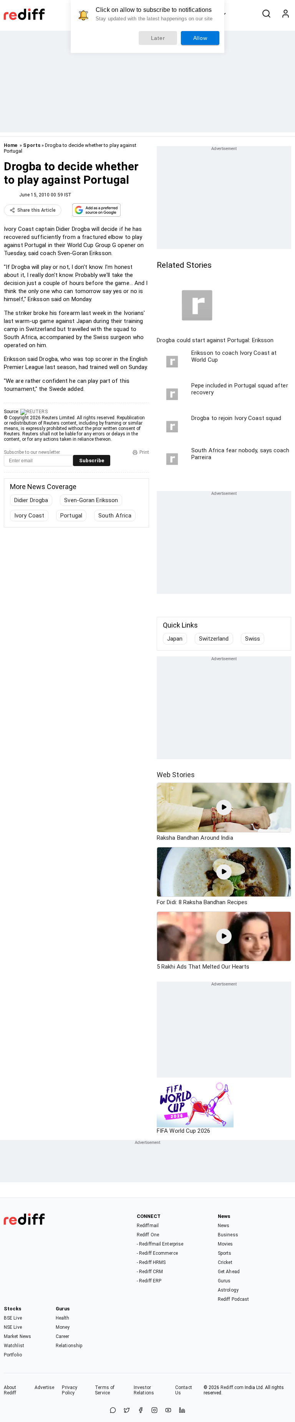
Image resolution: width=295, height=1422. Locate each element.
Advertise (45, 1387)
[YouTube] (168, 1410)
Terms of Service (104, 1390)
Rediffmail (148, 1225)
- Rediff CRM (150, 1271)
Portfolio (13, 1355)
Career (63, 1336)
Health (63, 1318)
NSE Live (13, 1327)
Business (228, 1234)
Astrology (228, 1290)
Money (63, 1327)
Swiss (252, 638)
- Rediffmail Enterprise (160, 1244)
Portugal (71, 515)
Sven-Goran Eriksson (91, 500)
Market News (17, 1336)
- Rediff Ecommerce (157, 1253)
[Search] (266, 14)
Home (10, 145)
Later (158, 38)
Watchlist (14, 1345)
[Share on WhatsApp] (113, 1410)
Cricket (225, 1262)
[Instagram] (154, 1410)
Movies (225, 1244)
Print (144, 452)
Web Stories (176, 775)
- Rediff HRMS (151, 1262)
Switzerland (214, 638)
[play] (224, 807)
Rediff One (148, 1234)
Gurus (224, 1281)
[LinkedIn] (182, 1410)
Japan (175, 638)
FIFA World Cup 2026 (183, 1130)
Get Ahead (229, 1271)
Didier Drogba (31, 500)
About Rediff (10, 1390)
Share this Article (36, 210)
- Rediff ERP (149, 1281)
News (223, 1225)
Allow (200, 38)
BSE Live (13, 1318)
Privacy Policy (69, 1390)
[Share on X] (127, 1410)
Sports (31, 145)
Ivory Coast (29, 515)
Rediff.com (232, 1387)
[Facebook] (141, 1410)
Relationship (69, 1345)
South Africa (114, 515)
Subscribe (91, 460)
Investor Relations (144, 1390)
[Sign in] (285, 14)
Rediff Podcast (233, 1299)
